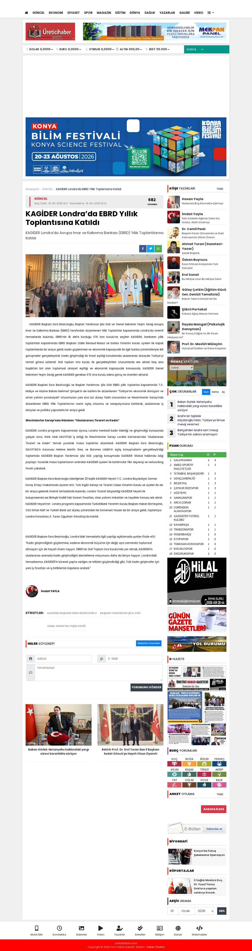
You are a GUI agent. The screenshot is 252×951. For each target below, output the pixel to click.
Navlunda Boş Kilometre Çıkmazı (202, 203)
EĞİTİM (120, 13)
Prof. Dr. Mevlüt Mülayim (202, 344)
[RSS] (222, 4)
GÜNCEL (38, 13)
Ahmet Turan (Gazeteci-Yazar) (202, 246)
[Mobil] (168, 4)
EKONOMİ (56, 13)
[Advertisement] (126, 87)
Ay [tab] (223, 392)
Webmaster (199, 934)
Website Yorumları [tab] (149, 643)
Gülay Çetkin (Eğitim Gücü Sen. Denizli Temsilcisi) (204, 292)
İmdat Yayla (192, 214)
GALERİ (184, 13)
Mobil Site (37, 934)
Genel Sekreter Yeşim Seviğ (66, 626)
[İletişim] (184, 4)
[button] (211, 12)
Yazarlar (119, 934)
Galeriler (81, 934)
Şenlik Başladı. (191, 253)
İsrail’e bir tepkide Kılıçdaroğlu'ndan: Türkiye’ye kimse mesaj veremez (197, 420)
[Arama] (175, 4)
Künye (178, 934)
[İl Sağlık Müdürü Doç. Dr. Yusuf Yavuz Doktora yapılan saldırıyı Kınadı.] (180, 886)
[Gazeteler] (206, 4)
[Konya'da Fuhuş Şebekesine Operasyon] (180, 856)
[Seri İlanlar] (199, 4)
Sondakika (59, 934)
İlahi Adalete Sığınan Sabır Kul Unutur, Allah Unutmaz (201, 220)
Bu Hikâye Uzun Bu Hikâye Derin (201, 279)
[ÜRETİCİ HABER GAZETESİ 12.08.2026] (196, 705)
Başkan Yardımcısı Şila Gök (120, 613)
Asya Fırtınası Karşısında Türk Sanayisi (200, 266)
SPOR (88, 13)
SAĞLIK (150, 13)
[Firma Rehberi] (192, 4)
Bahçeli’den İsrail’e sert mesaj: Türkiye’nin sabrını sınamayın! (99, 4)
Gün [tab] (206, 392)
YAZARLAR (167, 13)
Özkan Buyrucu (194, 259)
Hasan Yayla (192, 199)
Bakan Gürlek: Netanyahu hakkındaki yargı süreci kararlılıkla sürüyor (196, 406)
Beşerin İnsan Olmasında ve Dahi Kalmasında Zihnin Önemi (203, 235)
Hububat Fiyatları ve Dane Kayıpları (204, 348)
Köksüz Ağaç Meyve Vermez (200, 314)
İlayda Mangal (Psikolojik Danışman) (203, 326)
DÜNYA (135, 13)
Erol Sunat (190, 274)
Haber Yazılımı (155, 947)
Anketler (140, 934)
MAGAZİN (104, 13)
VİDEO (198, 13)
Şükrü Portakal (194, 309)
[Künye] (215, 4)
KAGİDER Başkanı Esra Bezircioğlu (72, 613)
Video (101, 934)
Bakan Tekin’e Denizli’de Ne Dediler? (192, 301)
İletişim (159, 934)
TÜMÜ (220, 188)
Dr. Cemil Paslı (194, 229)
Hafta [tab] (215, 392)
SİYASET (73, 13)
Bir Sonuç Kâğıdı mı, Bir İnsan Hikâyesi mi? (192, 335)
